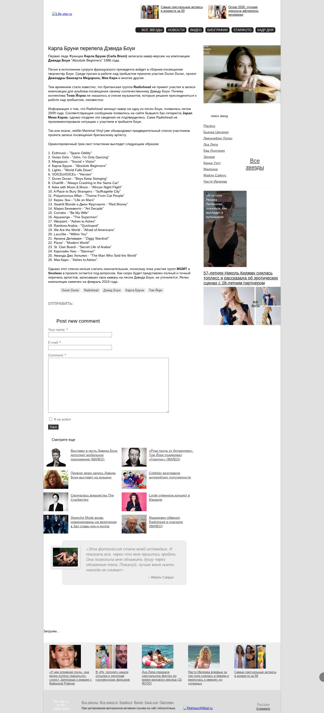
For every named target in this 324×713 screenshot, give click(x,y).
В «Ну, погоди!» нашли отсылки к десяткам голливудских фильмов (113, 675)
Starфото (117, 21)
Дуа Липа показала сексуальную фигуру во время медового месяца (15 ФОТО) (162, 677)
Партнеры (167, 702)
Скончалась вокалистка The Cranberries (92, 497)
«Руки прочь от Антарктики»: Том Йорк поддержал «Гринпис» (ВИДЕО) (171, 455)
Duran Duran (70, 290)
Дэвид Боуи (111, 290)
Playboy (209, 126)
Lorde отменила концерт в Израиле (169, 497)
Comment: (57, 355)
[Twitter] (101, 303)
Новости (176, 30)
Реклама (95, 3)
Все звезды (255, 163)
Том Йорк (155, 290)
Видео (196, 30)
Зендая (209, 157)
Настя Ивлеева (215, 181)
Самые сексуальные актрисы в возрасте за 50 (255, 674)
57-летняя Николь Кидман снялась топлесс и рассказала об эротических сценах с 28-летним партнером (241, 278)
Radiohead (91, 290)
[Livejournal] (80, 303)
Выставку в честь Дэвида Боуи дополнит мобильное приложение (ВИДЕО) (94, 455)
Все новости (109, 702)
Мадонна (211, 169)
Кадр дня (265, 30)
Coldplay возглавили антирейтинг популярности (170, 475)
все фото (255, 303)
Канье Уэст (212, 163)
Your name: (58, 329)
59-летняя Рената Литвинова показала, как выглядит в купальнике (216, 206)
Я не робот (62, 419)
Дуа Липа (211, 144)
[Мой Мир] (123, 303)
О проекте (82, 3)
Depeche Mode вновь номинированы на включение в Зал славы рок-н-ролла (94, 522)
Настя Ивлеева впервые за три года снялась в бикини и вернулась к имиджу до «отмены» (208, 677)
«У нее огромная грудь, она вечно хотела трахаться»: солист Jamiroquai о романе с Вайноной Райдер (70, 677)
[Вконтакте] (91, 303)
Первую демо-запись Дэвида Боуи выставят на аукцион (93, 475)
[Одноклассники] (112, 303)
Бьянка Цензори (216, 132)
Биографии (217, 30)
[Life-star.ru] (62, 14)
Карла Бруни (134, 290)
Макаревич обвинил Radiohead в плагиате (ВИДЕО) (166, 522)
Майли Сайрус (215, 175)
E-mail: (54, 342)
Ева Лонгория (214, 150)
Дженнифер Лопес (218, 138)
